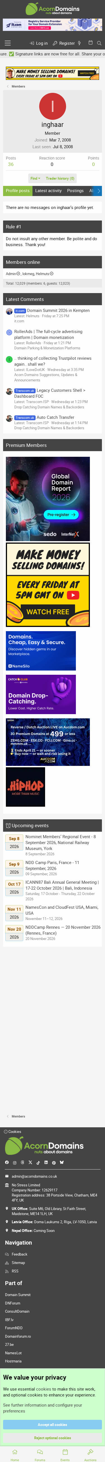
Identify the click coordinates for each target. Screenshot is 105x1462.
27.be (9, 1344)
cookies (43, 1389)
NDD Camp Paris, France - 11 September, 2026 (52, 865)
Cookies (14, 1131)
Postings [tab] (75, 190)
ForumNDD (14, 1327)
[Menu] (7, 43)
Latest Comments (25, 299)
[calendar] (91, 42)
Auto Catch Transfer (45, 417)
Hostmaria (13, 1361)
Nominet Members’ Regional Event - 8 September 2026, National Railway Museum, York (60, 842)
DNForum (12, 1303)
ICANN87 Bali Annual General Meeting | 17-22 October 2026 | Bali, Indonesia (62, 885)
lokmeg (28, 273)
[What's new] (80, 43)
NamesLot (13, 1352)
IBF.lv (9, 1319)
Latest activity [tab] (48, 190)
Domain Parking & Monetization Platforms (47, 347)
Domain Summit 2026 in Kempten (52, 310)
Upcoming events (30, 825)
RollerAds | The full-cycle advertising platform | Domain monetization (48, 334)
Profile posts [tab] (18, 190)
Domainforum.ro (18, 1336)
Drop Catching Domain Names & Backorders (49, 407)
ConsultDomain (17, 1311)
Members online (23, 262)
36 (11, 164)
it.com (19, 320)
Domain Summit (18, 1294)
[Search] (99, 43)
